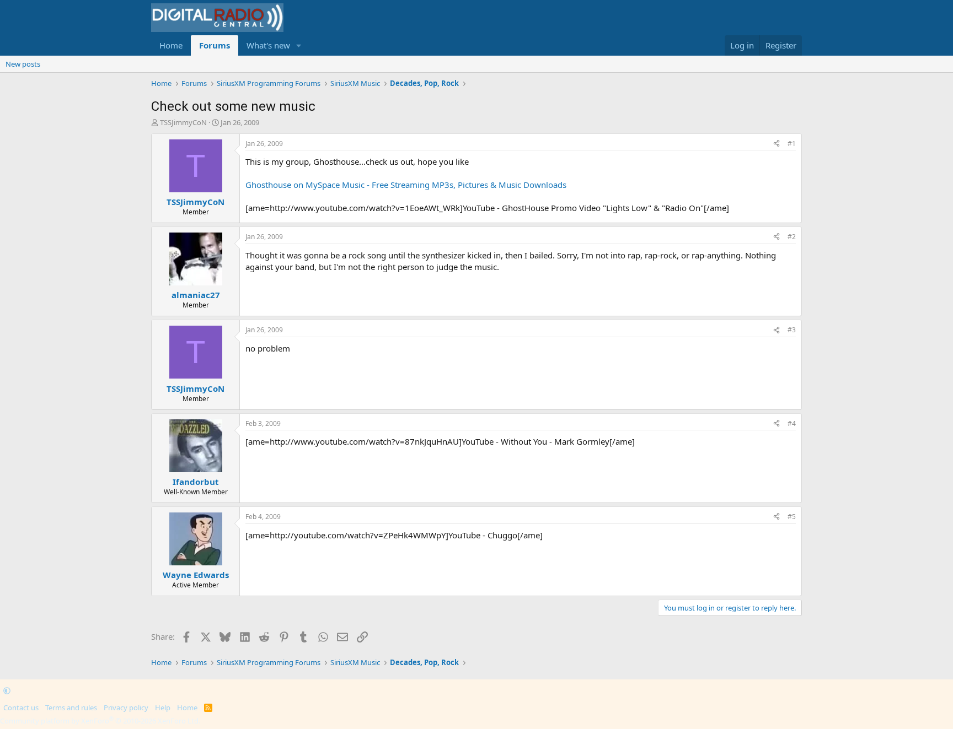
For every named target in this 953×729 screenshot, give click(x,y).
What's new (268, 45)
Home (171, 45)
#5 (792, 516)
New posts (23, 64)
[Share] (776, 144)
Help (162, 707)
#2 (792, 236)
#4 (792, 423)
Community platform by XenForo (100, 721)
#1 (792, 143)
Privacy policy (126, 707)
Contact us (21, 707)
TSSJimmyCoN (183, 122)
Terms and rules (71, 707)
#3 (792, 329)
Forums (214, 45)
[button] (299, 45)
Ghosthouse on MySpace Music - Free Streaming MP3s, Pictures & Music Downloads (405, 184)
